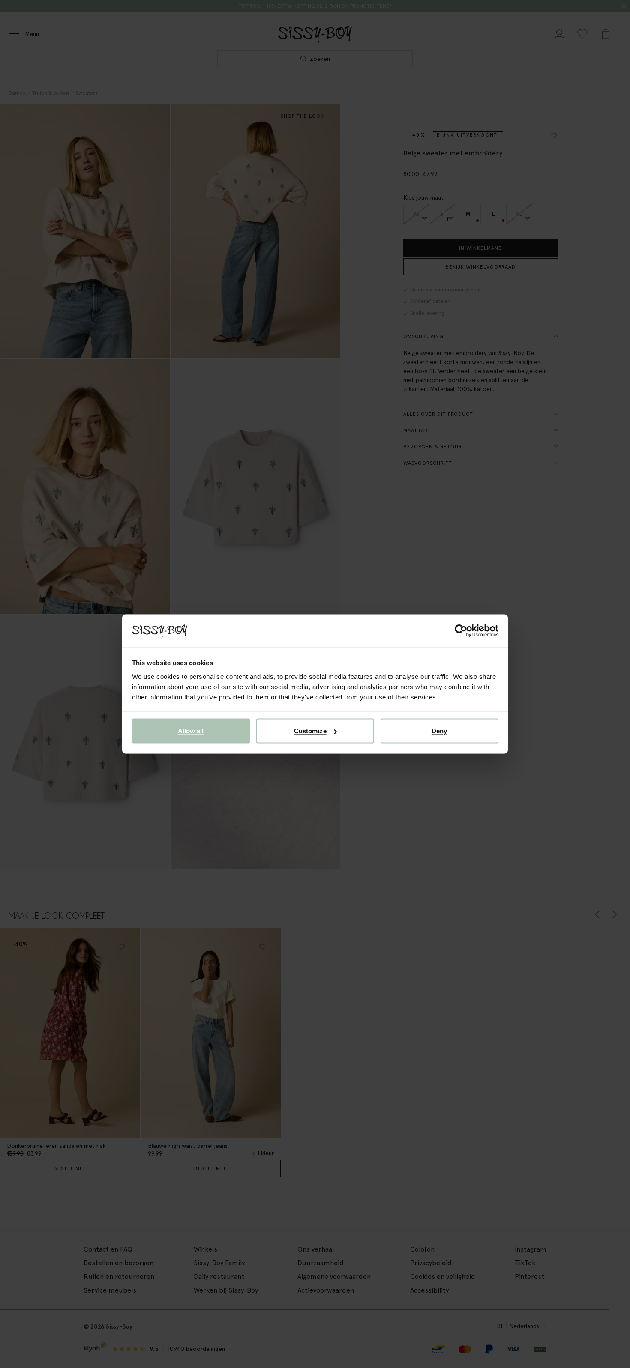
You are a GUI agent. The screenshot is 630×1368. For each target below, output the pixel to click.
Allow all (191, 731)
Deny (439, 731)
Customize (310, 731)
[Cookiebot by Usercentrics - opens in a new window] (460, 630)
